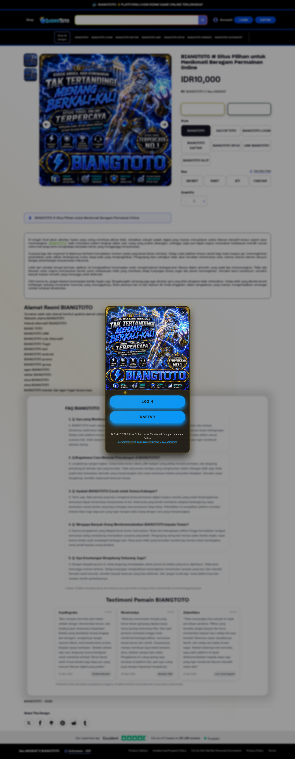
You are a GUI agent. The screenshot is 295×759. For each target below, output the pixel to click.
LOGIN (147, 401)
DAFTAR (147, 417)
